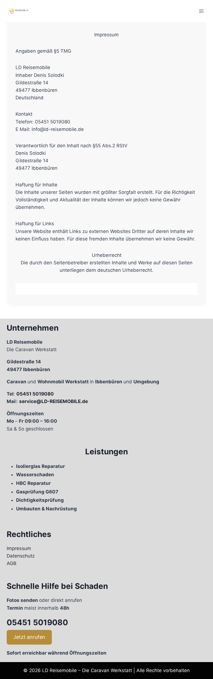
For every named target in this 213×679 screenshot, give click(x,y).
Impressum (19, 548)
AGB (11, 563)
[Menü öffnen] (201, 11)
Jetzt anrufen (29, 637)
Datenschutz (21, 556)
